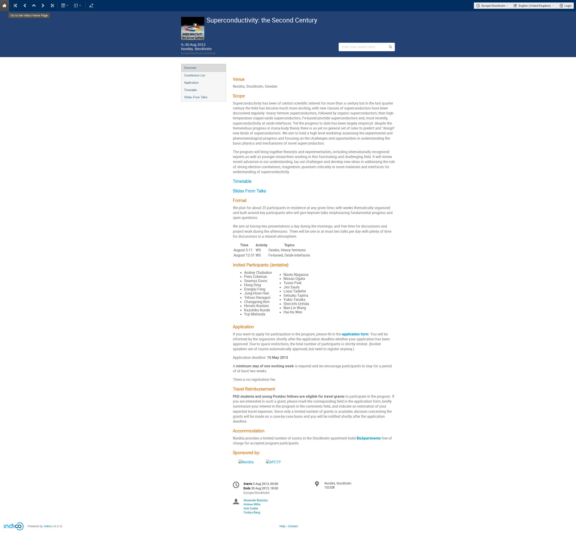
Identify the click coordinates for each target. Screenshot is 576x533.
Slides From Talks (196, 97)
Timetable (190, 90)
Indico (48, 526)
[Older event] (24, 5)
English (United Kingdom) (535, 6)
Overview (190, 67)
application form (355, 334)
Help (282, 526)
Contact (293, 526)
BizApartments (369, 438)
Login (568, 6)
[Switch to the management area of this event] (91, 5)
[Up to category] (33, 5)
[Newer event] (42, 5)
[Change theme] (78, 5)
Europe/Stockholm (493, 6)
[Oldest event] (15, 5)
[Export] (65, 5)
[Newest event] (51, 5)
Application (191, 82)
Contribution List (194, 75)
